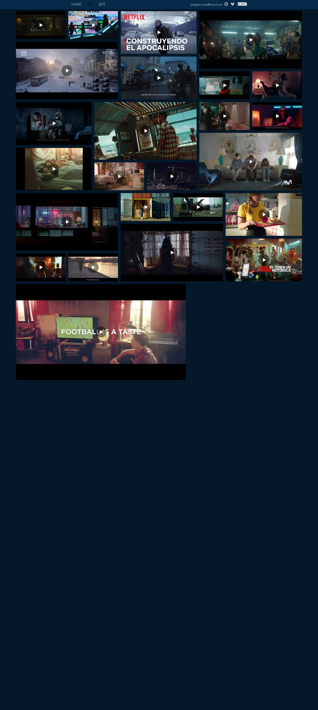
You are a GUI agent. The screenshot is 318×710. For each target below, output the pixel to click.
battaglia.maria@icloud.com (206, 4)
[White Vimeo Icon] (232, 4)
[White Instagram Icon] (226, 4)
